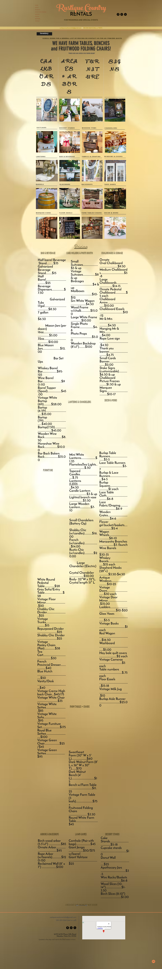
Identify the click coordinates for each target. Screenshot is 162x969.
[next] (99, 112)
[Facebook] (118, 14)
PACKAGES (37, 9)
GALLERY (37, 14)
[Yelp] (125, 14)
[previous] (86, 112)
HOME (36, 5)
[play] (98, 120)
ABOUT (37, 7)
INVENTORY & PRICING (40, 12)
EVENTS (37, 16)
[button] (46, 109)
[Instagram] (121, 14)
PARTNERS (37, 18)
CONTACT (37, 21)
